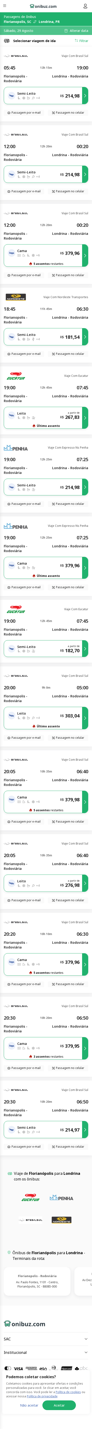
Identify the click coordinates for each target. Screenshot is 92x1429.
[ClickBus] (20, 1322)
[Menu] (5, 6)
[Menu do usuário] (85, 6)
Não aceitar (29, 1405)
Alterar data (79, 30)
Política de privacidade (42, 1396)
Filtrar (83, 41)
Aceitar (59, 1405)
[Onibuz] (43, 6)
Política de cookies (68, 1392)
